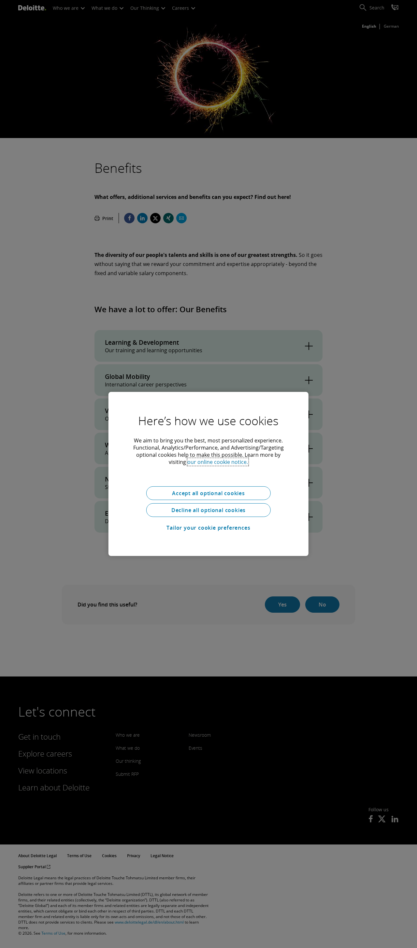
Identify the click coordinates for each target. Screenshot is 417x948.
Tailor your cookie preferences (208, 527)
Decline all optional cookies (208, 510)
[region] (208, 474)
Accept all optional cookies (208, 493)
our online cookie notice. (217, 462)
